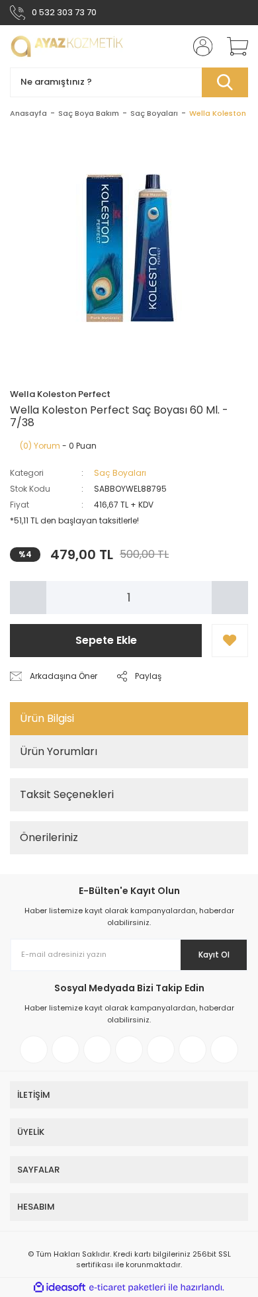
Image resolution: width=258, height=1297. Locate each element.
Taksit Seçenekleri (67, 794)
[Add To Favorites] (230, 640)
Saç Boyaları (120, 472)
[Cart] (233, 46)
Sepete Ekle (106, 640)
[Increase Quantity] (230, 597)
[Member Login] (198, 46)
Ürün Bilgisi (47, 718)
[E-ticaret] (127, 1288)
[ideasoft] (59, 1287)
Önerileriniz (49, 837)
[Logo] (67, 46)
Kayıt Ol (214, 954)
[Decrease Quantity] (28, 597)
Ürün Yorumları (58, 751)
